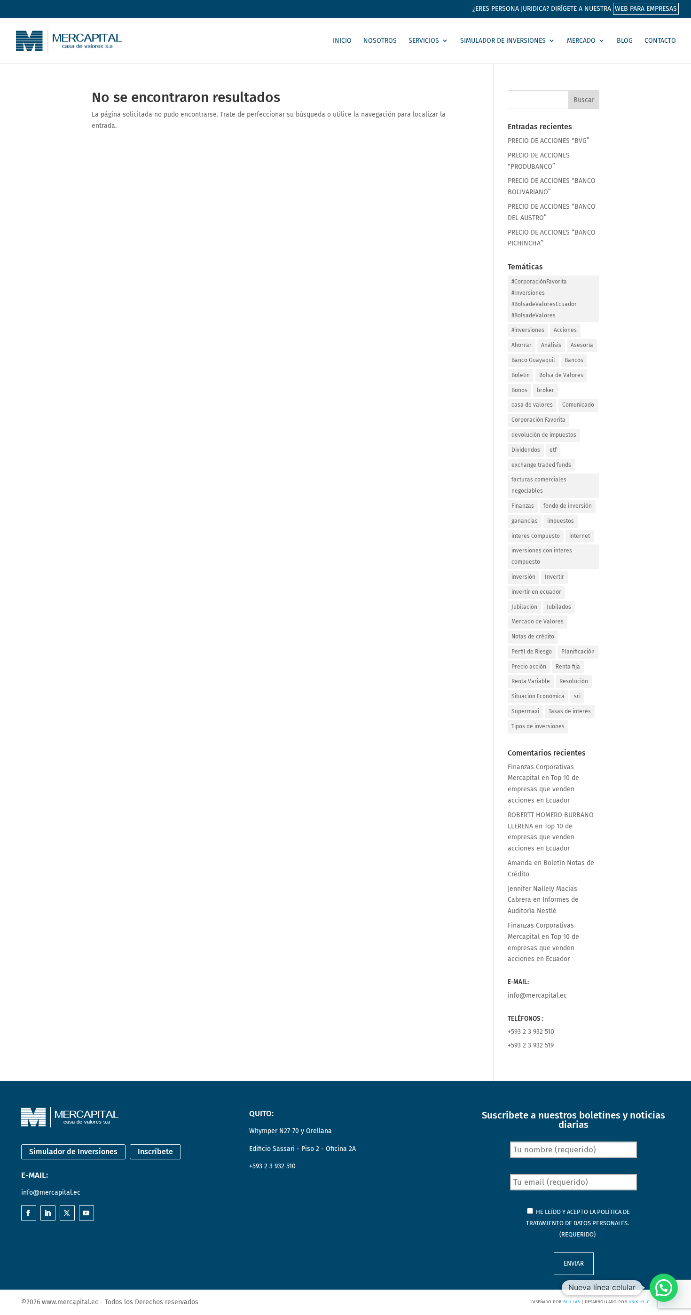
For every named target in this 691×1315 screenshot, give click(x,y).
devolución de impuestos (543, 435)
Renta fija (568, 666)
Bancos (574, 360)
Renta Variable (530, 681)
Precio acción (528, 666)
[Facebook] (28, 1214)
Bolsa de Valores (561, 375)
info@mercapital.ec (537, 996)
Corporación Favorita (538, 420)
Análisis (551, 345)
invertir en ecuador (536, 592)
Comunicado (578, 405)
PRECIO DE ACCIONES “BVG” (548, 141)
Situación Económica (538, 696)
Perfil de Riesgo (531, 651)
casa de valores (532, 405)
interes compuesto (535, 536)
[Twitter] (66, 1214)
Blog (625, 41)
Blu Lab (571, 1302)
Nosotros (380, 41)
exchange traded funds (541, 465)
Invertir (554, 577)
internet (579, 536)
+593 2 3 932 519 (531, 1045)
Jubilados (559, 607)
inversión (523, 577)
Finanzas (522, 506)
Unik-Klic (638, 1302)
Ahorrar (521, 345)
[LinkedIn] (47, 1214)
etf (553, 450)
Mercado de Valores (537, 621)
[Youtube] (86, 1214)
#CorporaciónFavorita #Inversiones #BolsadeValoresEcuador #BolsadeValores (544, 298)
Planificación (578, 651)
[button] (664, 1288)
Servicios (423, 41)
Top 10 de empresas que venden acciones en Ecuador (543, 789)
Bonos (519, 390)
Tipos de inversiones (538, 726)
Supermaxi (525, 711)
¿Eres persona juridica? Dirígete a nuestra (574, 9)
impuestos (560, 521)
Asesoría (582, 345)
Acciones (565, 330)
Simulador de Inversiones (503, 41)
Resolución (573, 681)
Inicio (342, 41)
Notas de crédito (532, 636)
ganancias (524, 521)
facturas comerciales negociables (538, 485)
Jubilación (524, 607)
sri (577, 696)
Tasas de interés (570, 711)
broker (545, 390)
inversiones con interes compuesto (541, 556)
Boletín (520, 375)
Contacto (660, 41)
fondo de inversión (567, 506)
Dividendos (525, 450)
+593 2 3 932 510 (531, 1032)
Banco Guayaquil (533, 360)
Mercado (581, 41)
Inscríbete (155, 1151)
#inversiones (527, 330)
